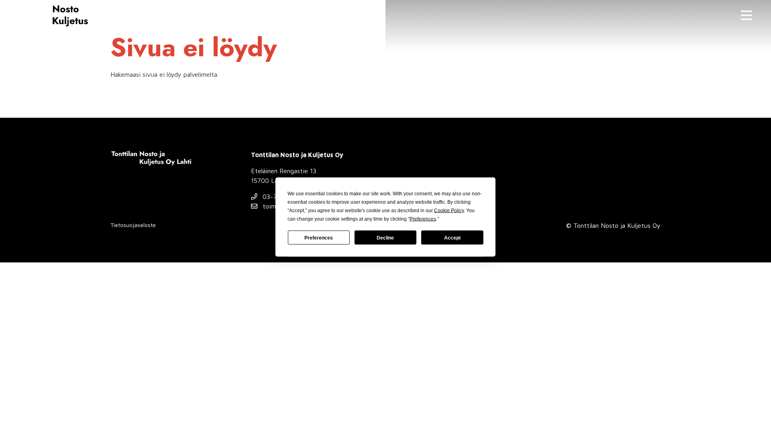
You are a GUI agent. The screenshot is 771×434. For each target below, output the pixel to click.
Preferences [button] (423, 219)
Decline (385, 237)
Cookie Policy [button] (449, 210)
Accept (452, 237)
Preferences (318, 237)
